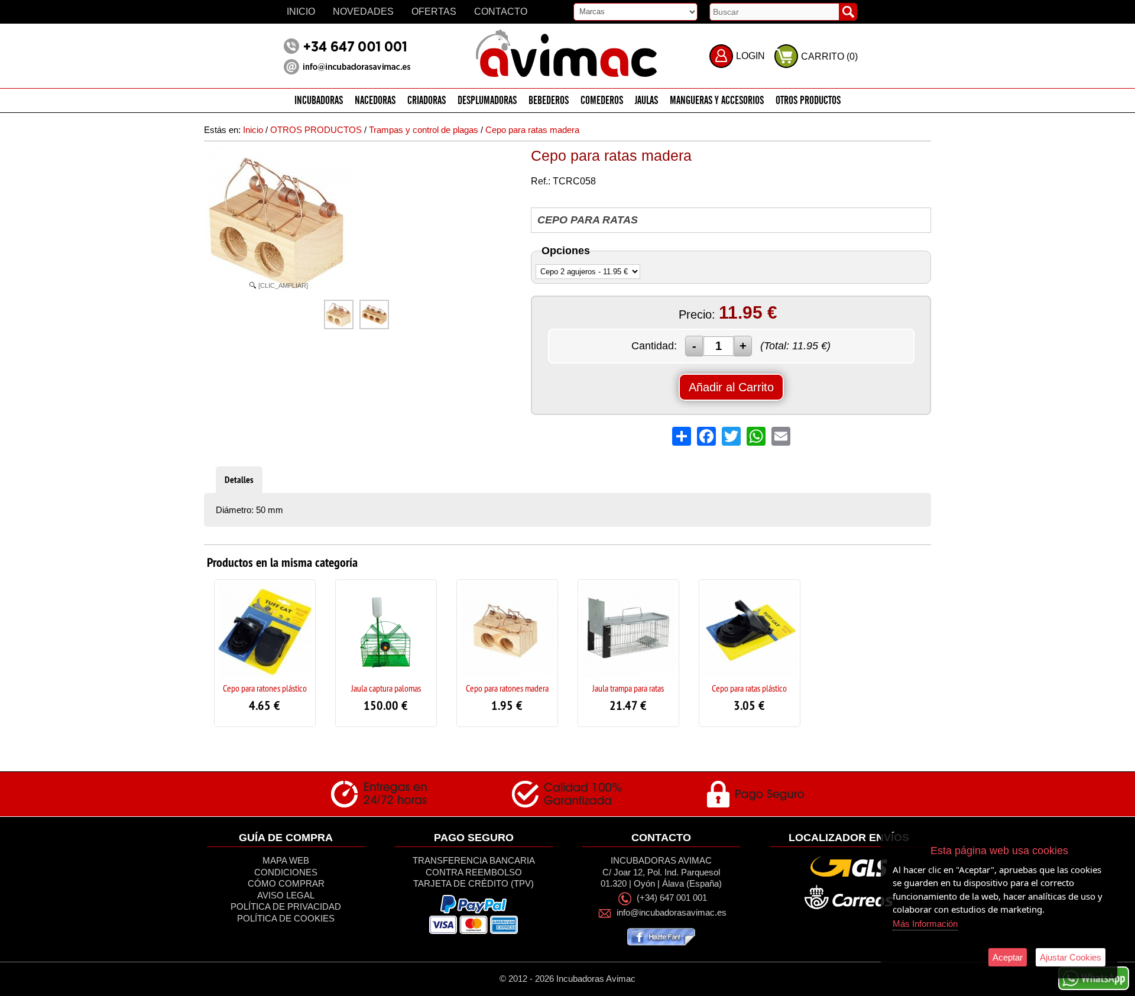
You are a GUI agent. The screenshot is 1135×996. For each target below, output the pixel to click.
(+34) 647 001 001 (672, 898)
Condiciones (285, 872)
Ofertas (433, 12)
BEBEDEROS (548, 100)
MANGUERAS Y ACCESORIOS (717, 100)
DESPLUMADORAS (487, 100)
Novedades (363, 12)
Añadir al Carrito (731, 387)
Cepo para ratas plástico (749, 688)
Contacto (500, 12)
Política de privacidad (286, 906)
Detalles (239, 479)
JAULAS (646, 100)
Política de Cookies (286, 918)
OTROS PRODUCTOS (808, 100)
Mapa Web (285, 860)
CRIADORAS (426, 100)
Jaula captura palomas (386, 688)
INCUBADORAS (318, 100)
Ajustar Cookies (1070, 957)
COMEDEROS (602, 100)
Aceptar (1008, 957)
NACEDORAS (375, 100)
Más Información (925, 924)
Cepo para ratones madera (507, 688)
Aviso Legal (285, 895)
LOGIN (750, 56)
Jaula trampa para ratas (628, 688)
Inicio (301, 12)
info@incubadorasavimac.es (672, 912)
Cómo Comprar (286, 883)
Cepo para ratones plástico (265, 688)
